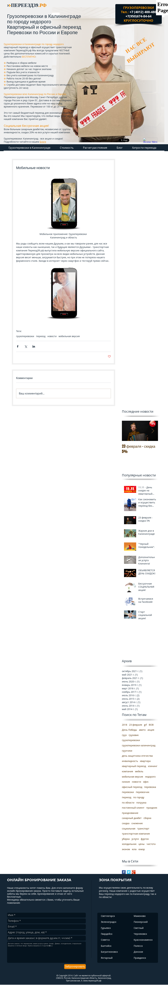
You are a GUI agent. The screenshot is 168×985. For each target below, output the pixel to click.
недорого (150, 776)
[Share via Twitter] (25, 346)
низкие (126, 781)
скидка (125, 823)
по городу (138, 797)
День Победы (129, 729)
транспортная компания (136, 833)
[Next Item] (152, 430)
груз (124, 735)
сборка (147, 818)
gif (145, 724)
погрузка (141, 802)
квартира (145, 761)
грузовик (134, 735)
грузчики (127, 750)
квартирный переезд (134, 766)
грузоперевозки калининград (138, 745)
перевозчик (142, 792)
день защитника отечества (137, 755)
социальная (128, 828)
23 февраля (135, 724)
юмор (141, 849)
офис (146, 781)
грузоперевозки (25, 336)
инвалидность (130, 761)
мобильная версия (69, 336)
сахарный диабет (132, 818)
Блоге (43, 141)
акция (150, 729)
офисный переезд (132, 787)
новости (52, 336)
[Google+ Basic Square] (134, 872)
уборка (126, 838)
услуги (135, 838)
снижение (137, 823)
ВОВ (151, 724)
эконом (126, 849)
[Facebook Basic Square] (124, 872)
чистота (151, 844)
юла (134, 849)
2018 (124, 724)
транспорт (143, 828)
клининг (152, 766)
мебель (139, 771)
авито (142, 729)
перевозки (128, 792)
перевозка (150, 787)
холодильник (129, 844)
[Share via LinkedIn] (33, 346)
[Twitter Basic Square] (129, 872)
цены (141, 844)
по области (128, 802)
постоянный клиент (133, 807)
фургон (145, 838)
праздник (151, 807)
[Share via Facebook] (17, 346)
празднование (130, 812)
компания (127, 771)
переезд (40, 336)
